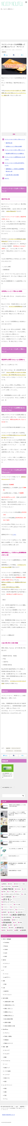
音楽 (5, 1095)
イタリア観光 (11, 891)
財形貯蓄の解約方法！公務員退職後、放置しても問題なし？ (17, 864)
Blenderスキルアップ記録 (20, 883)
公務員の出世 (11, 912)
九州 (5, 966)
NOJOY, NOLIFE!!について (14, 855)
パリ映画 (24, 894)
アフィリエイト (8, 994)
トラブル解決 (7, 1071)
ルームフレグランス (20, 909)
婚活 (5, 1081)
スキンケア (7, 1050)
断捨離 (5, 925)
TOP (7, 1106)
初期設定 (6, 1039)
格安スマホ (7, 1078)
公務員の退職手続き (18, 915)
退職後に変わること (9, 1015)
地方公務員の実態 (8, 1019)
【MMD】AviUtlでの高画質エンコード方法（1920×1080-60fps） (17, 805)
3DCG (4, 884)
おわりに (7, 178)
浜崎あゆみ (5, 927)
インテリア (7, 1074)
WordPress (5, 1029)
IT (3, 970)
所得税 (20, 922)
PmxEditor (18, 889)
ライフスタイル (6, 1060)
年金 (15, 922)
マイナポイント (9, 750)
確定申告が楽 (9, 142)
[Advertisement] (14, 25)
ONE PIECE (8, 889)
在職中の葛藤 (7, 1022)
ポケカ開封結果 (7, 896)
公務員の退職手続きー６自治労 (15, 870)
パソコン (6, 973)
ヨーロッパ (7, 963)
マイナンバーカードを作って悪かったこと (15, 150)
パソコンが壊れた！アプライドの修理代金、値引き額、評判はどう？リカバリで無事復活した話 (17, 813)
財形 (17, 930)
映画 (5, 1088)
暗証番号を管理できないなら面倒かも (15, 153)
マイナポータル (18, 750)
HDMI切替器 (16, 886)
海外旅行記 (20, 927)
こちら (14, 534)
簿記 (5, 984)
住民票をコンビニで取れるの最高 (14, 146)
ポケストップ (16, 896)
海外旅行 (12, 927)
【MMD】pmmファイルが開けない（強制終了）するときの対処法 (17, 835)
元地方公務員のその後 (9, 1026)
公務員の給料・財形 (9, 1001)
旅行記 (4, 959)
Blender (10, 883)
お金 (4, 987)
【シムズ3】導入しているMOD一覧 (16, 848)
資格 (4, 980)
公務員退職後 (6, 920)
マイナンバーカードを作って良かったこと (15, 139)
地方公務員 (5, 998)
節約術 (4, 930)
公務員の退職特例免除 (7, 917)
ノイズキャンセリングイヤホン (11, 894)
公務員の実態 (19, 912)
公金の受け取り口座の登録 (12, 174)
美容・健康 (5, 1046)
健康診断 (4, 912)
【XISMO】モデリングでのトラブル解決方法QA (17, 827)
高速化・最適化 (8, 1036)
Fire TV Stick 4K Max (7, 886)
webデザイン (7, 977)
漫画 (5, 1092)
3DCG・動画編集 (7, 939)
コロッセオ (19, 891)
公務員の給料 (5, 914)
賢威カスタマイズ (8, 1043)
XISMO (4, 891)
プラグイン (7, 1033)
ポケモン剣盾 (17, 904)
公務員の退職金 (17, 917)
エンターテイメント (7, 1085)
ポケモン (7, 899)
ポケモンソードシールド (7, 904)
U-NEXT (25, 889)
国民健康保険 (7, 922)
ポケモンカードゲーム (9, 902)
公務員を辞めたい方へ (9, 1005)
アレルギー (7, 1053)
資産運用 (23, 930)
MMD (5, 956)
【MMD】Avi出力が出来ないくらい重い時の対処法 (17, 842)
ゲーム (5, 1098)
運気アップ (7, 1067)
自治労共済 (11, 930)
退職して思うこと (8, 1008)
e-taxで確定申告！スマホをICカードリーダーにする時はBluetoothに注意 (7, 775)
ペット (5, 1064)
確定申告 (4, 51)
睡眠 (5, 1057)
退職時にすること (8, 1012)
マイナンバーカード (16, 748)
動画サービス (15, 919)
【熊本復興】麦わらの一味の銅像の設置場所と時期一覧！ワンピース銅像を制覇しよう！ (17, 821)
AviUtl (5, 953)
